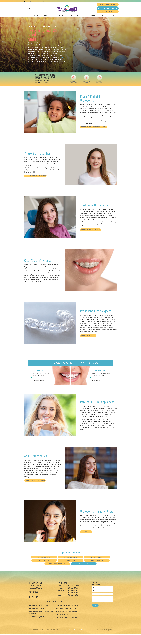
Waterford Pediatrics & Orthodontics (66, 618)
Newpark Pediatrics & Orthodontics (66, 611)
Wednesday (61, 590)
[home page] (67, 8)
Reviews (104, 15)
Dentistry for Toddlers (70, 557)
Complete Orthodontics (76, 15)
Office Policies (83, 629)
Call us (63, 57)
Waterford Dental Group (62, 615)
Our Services (60, 15)
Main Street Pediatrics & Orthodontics (40, 605)
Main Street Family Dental (36, 608)
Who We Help (47, 15)
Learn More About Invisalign (88, 335)
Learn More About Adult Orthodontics (35, 480)
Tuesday (60, 588)
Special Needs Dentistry (97, 560)
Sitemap (71, 629)
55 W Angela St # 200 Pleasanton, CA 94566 (35, 587)
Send (95, 605)
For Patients (92, 15)
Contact (114, 15)
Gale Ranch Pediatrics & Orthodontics (66, 605)
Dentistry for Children (97, 557)
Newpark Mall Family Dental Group (65, 608)
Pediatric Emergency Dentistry (57, 563)
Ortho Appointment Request (107, 8)
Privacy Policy (76, 629)
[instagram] (36, 596)
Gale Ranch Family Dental (36, 616)
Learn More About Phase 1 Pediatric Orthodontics (94, 127)
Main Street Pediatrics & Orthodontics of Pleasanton (41, 612)
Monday (60, 586)
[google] (33, 596)
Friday (59, 595)
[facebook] (29, 596)
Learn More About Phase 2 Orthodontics (35, 176)
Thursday (60, 592)
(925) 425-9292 (31, 8)
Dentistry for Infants (44, 557)
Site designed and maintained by (101, 629)
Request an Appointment (108, 4)
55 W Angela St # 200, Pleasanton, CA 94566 (37, 1)
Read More (86, 531)
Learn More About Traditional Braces (90, 229)
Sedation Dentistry (70, 560)
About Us (35, 15)
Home (25, 15)
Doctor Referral (107, 12)
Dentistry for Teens (44, 560)
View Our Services (83, 563)
